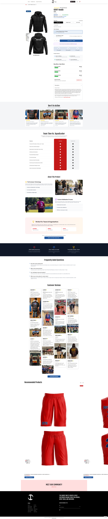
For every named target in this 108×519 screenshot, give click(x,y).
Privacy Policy (30, 506)
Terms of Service (30, 510)
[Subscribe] (79, 506)
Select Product (29, 477)
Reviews (35, 510)
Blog (34, 507)
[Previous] (26, 116)
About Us (35, 506)
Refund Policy (30, 507)
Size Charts (29, 511)
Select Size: (55, 20)
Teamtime (50, 517)
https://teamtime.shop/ (67, 97)
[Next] (82, 116)
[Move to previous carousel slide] (81, 383)
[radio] (68, 32)
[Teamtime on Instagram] (59, 510)
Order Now (35, 511)
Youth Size (78, 22)
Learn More (64, 16)
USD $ (73, 1)
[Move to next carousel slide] (83, 382)
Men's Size (58, 22)
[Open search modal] (77, 1)
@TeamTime (54, 486)
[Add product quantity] (58, 41)
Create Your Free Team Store (53, 237)
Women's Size (68, 22)
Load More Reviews (54, 376)
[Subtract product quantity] (55, 41)
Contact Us (79, 80)
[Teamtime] (54, 1)
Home (26, 4)
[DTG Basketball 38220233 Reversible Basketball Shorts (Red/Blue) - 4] (54, 429)
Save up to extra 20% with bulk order (59, 17)
